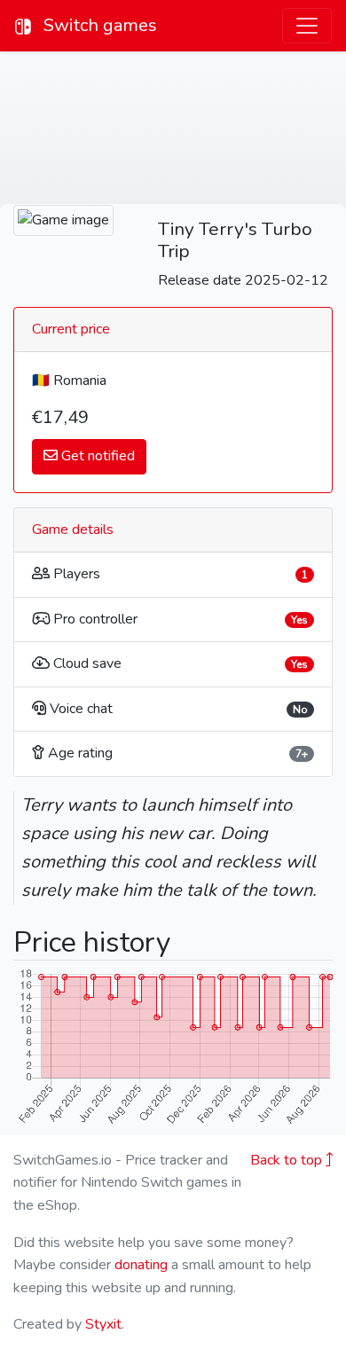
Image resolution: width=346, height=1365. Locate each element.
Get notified (96, 456)
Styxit (103, 1324)
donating (141, 1265)
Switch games (98, 25)
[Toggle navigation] (307, 25)
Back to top (288, 1160)
